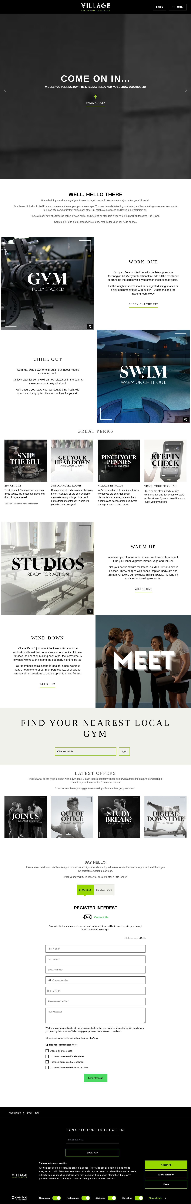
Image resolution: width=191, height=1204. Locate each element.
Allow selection (166, 1174)
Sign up (92, 1152)
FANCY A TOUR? (95, 103)
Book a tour (104, 890)
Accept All (166, 1164)
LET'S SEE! (47, 684)
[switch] (85, 1198)
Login (159, 7)
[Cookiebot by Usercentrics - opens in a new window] (19, 1198)
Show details (155, 1198)
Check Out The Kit (143, 304)
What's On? (143, 589)
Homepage (15, 1112)
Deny (166, 1184)
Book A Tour (33, 1112)
